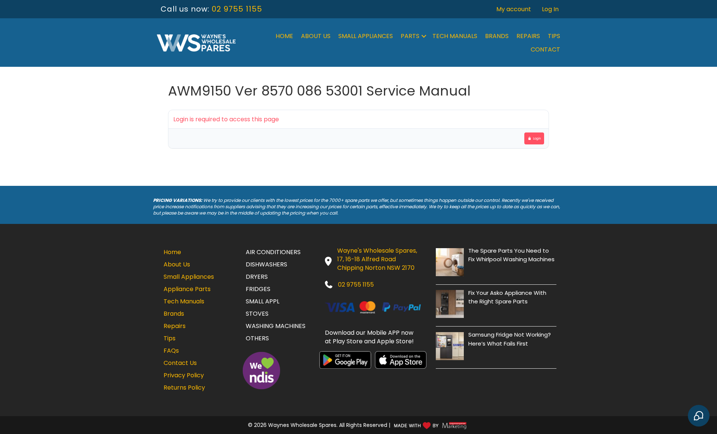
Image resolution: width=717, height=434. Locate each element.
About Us (315, 36)
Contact (545, 49)
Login (537, 138)
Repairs (528, 36)
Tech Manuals (454, 36)
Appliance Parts (187, 289)
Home (284, 36)
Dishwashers (266, 264)
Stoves (257, 313)
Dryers (257, 276)
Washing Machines (275, 326)
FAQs (171, 350)
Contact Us (180, 363)
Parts (410, 36)
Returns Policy (184, 387)
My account (513, 9)
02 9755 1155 (237, 9)
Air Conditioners (273, 252)
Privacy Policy (184, 375)
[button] (423, 36)
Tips (554, 36)
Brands (497, 36)
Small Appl (262, 301)
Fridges (258, 289)
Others (257, 338)
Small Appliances (365, 36)
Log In (550, 9)
